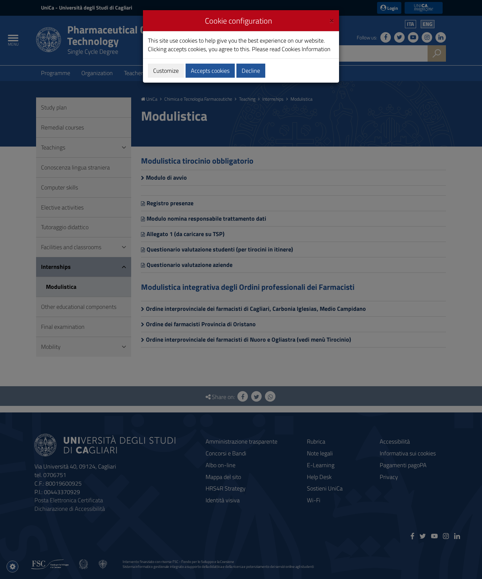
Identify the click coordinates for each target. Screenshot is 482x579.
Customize (166, 70)
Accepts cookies (210, 70)
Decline (251, 70)
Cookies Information (306, 49)
